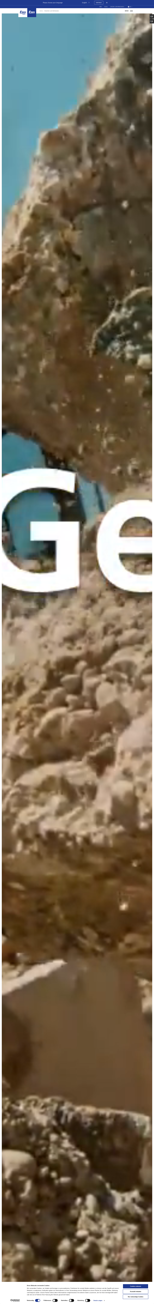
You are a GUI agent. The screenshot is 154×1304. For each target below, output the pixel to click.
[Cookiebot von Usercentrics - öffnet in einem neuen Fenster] (15, 1300)
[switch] (55, 1300)
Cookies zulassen (135, 1286)
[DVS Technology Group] (22, 12)
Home (41, 11)
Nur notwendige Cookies (135, 1296)
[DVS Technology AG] (31, 12)
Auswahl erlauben (135, 1291)
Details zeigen (97, 1300)
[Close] (107, 2)
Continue (99, 2)
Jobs (100, 6)
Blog (106, 6)
